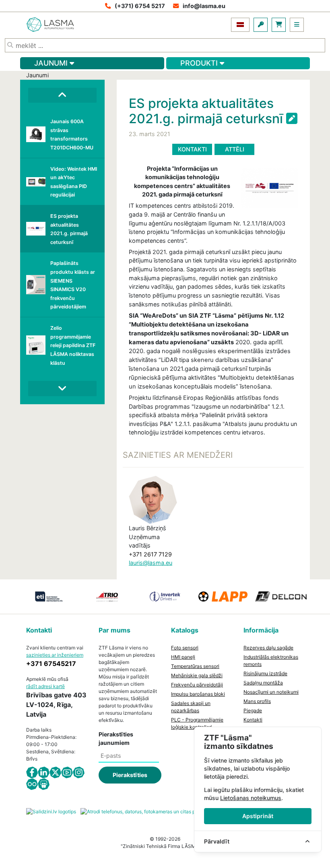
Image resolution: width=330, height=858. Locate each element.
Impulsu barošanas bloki (198, 694)
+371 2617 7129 (150, 554)
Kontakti (192, 149)
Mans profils (257, 701)
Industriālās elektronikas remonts (270, 660)
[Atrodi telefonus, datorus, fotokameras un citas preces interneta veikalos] (164, 811)
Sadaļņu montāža (263, 683)
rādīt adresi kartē (45, 686)
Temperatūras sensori (195, 666)
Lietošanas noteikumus (250, 797)
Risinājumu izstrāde (265, 673)
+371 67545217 (51, 664)
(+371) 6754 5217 (140, 5)
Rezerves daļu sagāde (268, 648)
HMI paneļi (183, 657)
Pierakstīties (130, 774)
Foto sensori (184, 648)
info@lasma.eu (204, 5)
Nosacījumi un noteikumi (271, 692)
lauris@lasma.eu (150, 562)
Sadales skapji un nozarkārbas (190, 706)
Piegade (252, 710)
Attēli (234, 149)
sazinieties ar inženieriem (54, 655)
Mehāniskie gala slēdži (197, 675)
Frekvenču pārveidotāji (197, 685)
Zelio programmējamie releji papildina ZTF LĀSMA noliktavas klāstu (72, 345)
